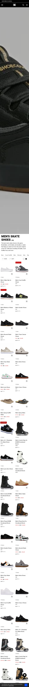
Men (15, 255)
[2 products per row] (26, 259)
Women (19, 255)
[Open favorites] (25, 675)
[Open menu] (2, 5)
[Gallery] (7, 268)
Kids (24, 255)
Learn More (11, 685)
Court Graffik (8, 255)
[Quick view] (12, 274)
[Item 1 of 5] (7, 268)
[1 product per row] (23, 259)
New (2, 255)
